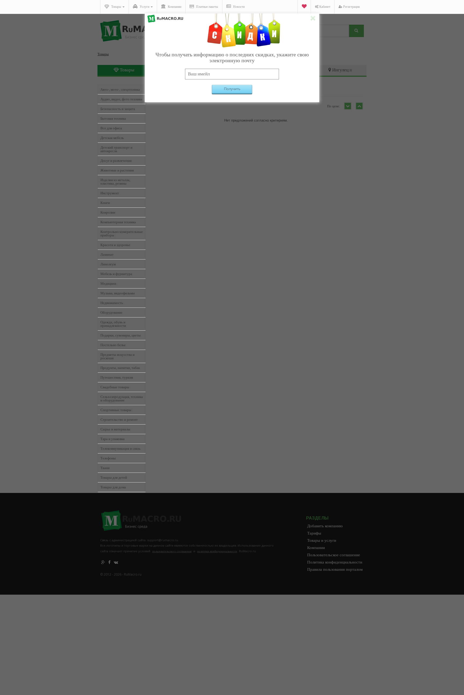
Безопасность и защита (117, 109)
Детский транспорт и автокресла (116, 149)
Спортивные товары (115, 410)
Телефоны (108, 458)
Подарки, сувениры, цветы (120, 335)
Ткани (105, 468)
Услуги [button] (144, 7)
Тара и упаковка (112, 439)
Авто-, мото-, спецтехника (120, 89)
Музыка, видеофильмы (117, 293)
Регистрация (351, 7)
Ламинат (107, 255)
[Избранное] (304, 7)
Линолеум (108, 264)
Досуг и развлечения (116, 161)
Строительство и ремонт (119, 420)
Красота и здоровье (115, 245)
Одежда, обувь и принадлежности (113, 324)
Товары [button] (116, 7)
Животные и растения (117, 170)
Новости (238, 7)
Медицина (108, 283)
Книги (105, 203)
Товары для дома (113, 487)
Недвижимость (111, 303)
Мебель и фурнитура (116, 274)
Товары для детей (113, 477)
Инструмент (109, 193)
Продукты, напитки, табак (120, 368)
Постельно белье (113, 345)
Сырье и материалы (115, 429)
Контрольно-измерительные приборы (121, 233)
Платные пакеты (206, 7)
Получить (232, 89)
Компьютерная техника (118, 222)
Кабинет (324, 7)
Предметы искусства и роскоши (117, 356)
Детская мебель (112, 138)
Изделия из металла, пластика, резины (115, 181)
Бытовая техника (113, 118)
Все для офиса (111, 128)
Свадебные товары (114, 387)
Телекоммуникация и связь (120, 449)
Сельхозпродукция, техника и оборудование (121, 398)
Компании (174, 7)
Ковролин (107, 212)
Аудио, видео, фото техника (121, 99)
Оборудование (111, 312)
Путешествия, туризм (116, 377)
